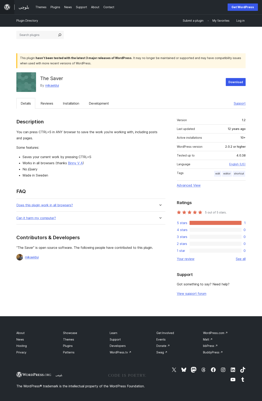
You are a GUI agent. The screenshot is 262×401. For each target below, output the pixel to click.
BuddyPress (213, 352)
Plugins (68, 345)
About (20, 333)
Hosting (21, 345)
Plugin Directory (27, 20)
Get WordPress (243, 7)
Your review (185, 259)
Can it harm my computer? (36, 218)
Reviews (47, 103)
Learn (113, 333)
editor (227, 173)
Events (161, 339)
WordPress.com (215, 333)
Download (235, 82)
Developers (118, 345)
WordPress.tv (120, 352)
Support (240, 103)
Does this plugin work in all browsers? (44, 205)
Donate (163, 345)
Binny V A (75, 163)
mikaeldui (52, 85)
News (20, 339)
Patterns (69, 352)
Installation (71, 103)
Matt (208, 339)
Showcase (70, 333)
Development (99, 103)
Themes (68, 339)
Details (26, 103)
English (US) (237, 164)
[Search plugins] (60, 35)
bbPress (210, 345)
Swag (161, 352)
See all (241, 259)
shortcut (239, 173)
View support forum (191, 294)
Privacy (21, 352)
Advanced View (189, 185)
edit (217, 173)
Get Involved (165, 333)
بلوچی (58, 375)
